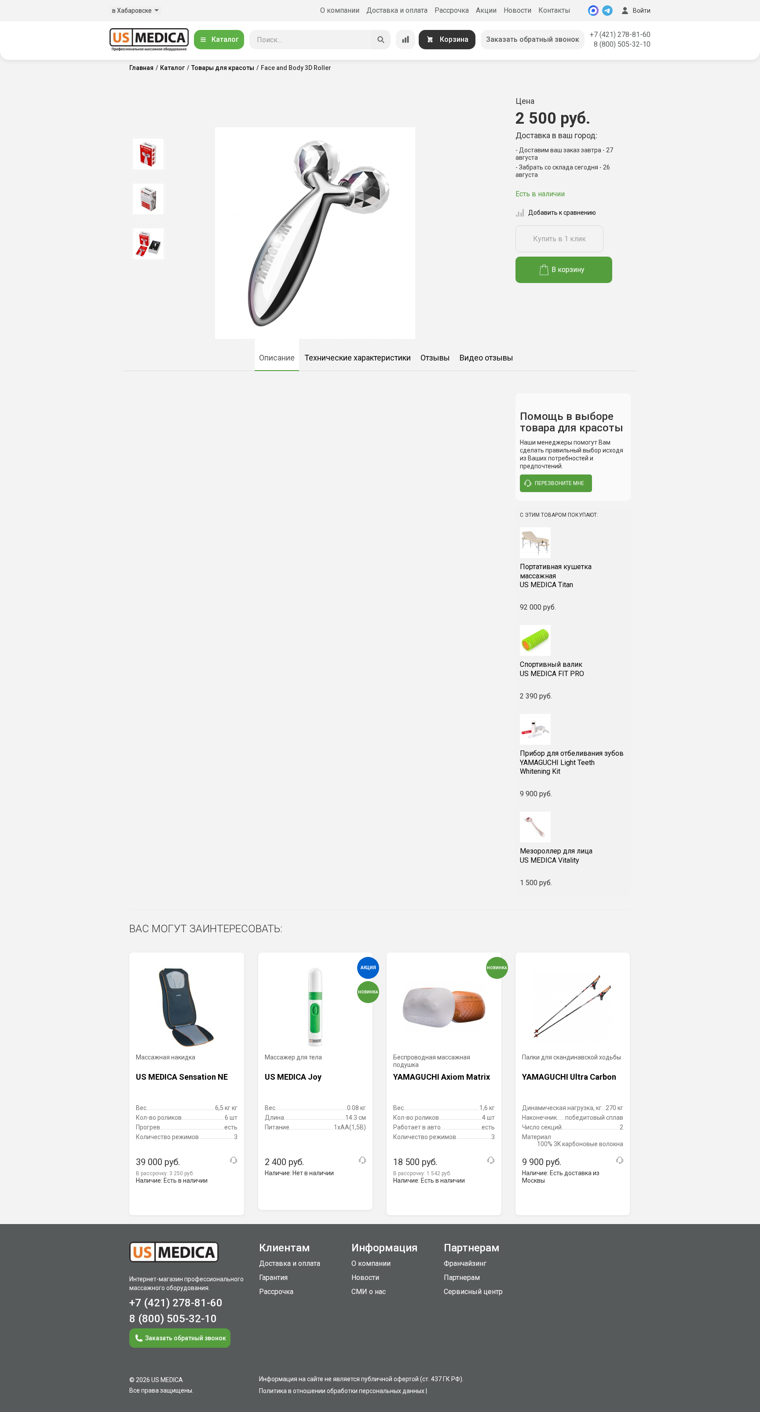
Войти (641, 10)
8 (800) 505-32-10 (622, 44)
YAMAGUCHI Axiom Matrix (441, 1076)
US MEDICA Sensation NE (182, 1076)
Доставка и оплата (397, 10)
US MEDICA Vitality (556, 855)
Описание (277, 357)
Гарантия (273, 1277)
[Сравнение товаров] (405, 39)
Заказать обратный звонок (532, 39)
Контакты (554, 10)
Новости (517, 10)
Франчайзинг (465, 1263)
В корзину (568, 269)
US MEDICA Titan (556, 576)
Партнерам (462, 1277)
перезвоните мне (559, 483)
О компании (339, 10)
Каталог (225, 39)
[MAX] (593, 10)
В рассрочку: (165, 1173)
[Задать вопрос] (233, 1160)
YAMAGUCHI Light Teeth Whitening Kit (572, 762)
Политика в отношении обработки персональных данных (341, 1390)
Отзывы (435, 357)
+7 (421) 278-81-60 (620, 34)
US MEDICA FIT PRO (552, 669)
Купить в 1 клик (559, 239)
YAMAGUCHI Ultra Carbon (569, 1076)
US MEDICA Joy (293, 1076)
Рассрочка (452, 10)
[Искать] (381, 39)
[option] (148, 154)
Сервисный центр (473, 1291)
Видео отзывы (486, 357)
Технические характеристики (357, 357)
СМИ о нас (368, 1291)
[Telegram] (607, 10)
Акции (486, 10)
